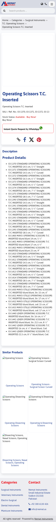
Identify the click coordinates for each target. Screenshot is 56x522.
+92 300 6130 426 (39, 504)
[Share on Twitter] (31, 139)
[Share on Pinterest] (39, 139)
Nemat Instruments (43, 519)
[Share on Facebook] (24, 139)
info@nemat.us (38, 509)
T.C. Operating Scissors (13, 23)
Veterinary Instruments (12, 495)
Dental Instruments (10, 505)
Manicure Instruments (11, 510)
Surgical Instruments (35, 20)
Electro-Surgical (9, 500)
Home (5, 20)
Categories (17, 20)
